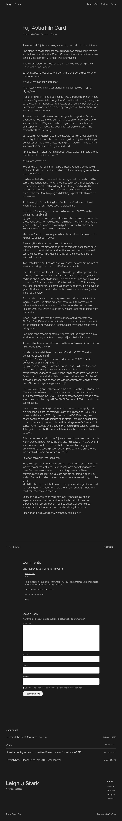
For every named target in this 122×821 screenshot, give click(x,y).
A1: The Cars (14, 546)
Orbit (9, 744)
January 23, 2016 (110, 760)
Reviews (54, 34)
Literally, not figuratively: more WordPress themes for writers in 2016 (43, 752)
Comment (27, 624)
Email (25, 666)
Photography (45, 34)
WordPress (112, 814)
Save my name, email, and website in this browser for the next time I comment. (54, 688)
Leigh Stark (34, 34)
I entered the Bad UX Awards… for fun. (26, 737)
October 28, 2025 (109, 737)
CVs (112, 4)
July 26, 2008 (30, 574)
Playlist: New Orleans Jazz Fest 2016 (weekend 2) (33, 760)
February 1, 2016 (110, 752)
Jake (26, 577)
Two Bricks (108, 546)
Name (25, 654)
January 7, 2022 (110, 745)
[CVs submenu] (115, 4)
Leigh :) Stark (13, 4)
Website (26, 677)
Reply (27, 599)
